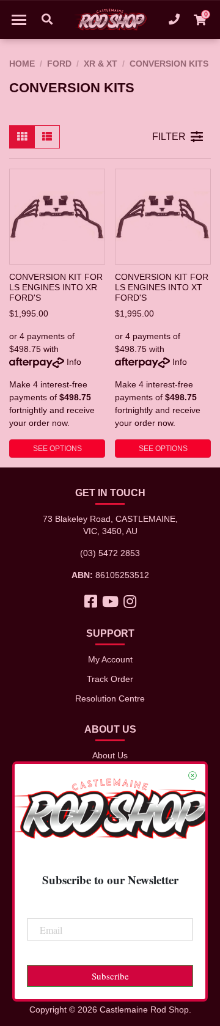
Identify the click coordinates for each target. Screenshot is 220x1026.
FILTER (169, 136)
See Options (57, 448)
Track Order (110, 679)
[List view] (47, 136)
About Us (110, 755)
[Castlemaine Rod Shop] (110, 19)
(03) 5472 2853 (110, 553)
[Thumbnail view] (22, 136)
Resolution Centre (110, 698)
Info (74, 362)
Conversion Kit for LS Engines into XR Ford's (56, 287)
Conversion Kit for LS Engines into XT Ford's (161, 287)
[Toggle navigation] (19, 19)
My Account (110, 659)
